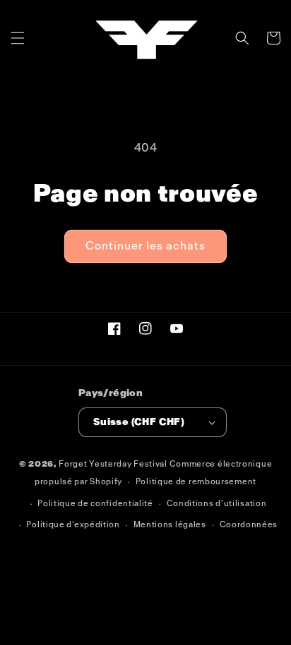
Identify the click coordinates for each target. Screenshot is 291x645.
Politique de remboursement (196, 482)
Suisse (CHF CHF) (138, 422)
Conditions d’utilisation (217, 504)
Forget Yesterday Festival (113, 464)
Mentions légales (169, 525)
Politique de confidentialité (95, 504)
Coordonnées (249, 525)
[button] (17, 38)
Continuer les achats (145, 246)
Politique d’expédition (72, 525)
